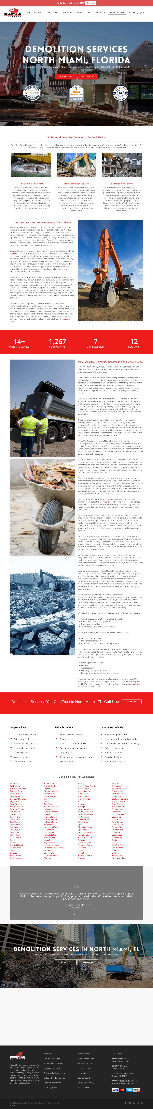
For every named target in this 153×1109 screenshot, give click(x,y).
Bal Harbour (15, 786)
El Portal (13, 853)
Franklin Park (49, 786)
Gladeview (48, 788)
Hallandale (48, 809)
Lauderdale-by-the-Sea (53, 848)
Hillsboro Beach (50, 819)
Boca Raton (15, 796)
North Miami (83, 817)
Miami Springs (84, 799)
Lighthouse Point (51, 855)
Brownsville (15, 812)
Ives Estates (49, 832)
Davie (12, 842)
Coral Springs (16, 822)
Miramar (81, 804)
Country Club (15, 827)
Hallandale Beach (51, 806)
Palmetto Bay (83, 835)
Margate (47, 858)
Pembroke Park (84, 842)
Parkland (81, 840)
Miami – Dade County (87, 786)
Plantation (82, 853)
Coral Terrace (16, 824)
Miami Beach (83, 788)
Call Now (91, 3)
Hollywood (48, 824)
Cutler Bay (14, 832)
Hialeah (47, 814)
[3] (78, 914)
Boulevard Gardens (18, 799)
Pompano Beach (85, 855)
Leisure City (49, 853)
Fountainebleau (50, 783)
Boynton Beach (16, 801)
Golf (45, 799)
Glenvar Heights (51, 791)
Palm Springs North (86, 832)
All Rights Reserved (39, 1103)
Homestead (49, 830)
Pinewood (82, 850)
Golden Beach (50, 794)
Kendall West (49, 837)
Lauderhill (48, 850)
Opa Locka (82, 830)
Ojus (80, 824)
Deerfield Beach (16, 845)
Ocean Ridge (83, 822)
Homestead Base (51, 827)
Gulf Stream (49, 804)
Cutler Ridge (15, 835)
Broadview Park (16, 806)
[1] (74, 914)
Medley (81, 783)
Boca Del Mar (15, 794)
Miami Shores (83, 796)
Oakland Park (83, 819)
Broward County (17, 809)
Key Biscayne (49, 842)
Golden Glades (50, 796)
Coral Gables (15, 819)
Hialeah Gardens (51, 812)
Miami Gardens (84, 791)
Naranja (81, 806)
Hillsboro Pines (50, 822)
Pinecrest (82, 848)
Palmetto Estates (85, 837)
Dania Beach (15, 837)
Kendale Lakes (50, 835)
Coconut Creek (16, 814)
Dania (12, 840)
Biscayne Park (16, 791)
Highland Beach (50, 817)
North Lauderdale (85, 812)
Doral (12, 850)
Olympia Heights (85, 827)
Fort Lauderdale (16, 858)
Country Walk (16, 830)
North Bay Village (85, 809)
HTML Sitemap (51, 1103)
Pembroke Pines (85, 845)
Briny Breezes (16, 804)
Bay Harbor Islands (18, 788)
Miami (80, 801)
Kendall (47, 840)
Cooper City (15, 817)
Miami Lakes (83, 794)
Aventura (14, 783)
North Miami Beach (86, 814)
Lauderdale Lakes (51, 845)
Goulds (47, 801)
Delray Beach (15, 848)
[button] (65, 76)
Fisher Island (15, 855)
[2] (76, 914)
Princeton (82, 858)
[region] (76, 898)
